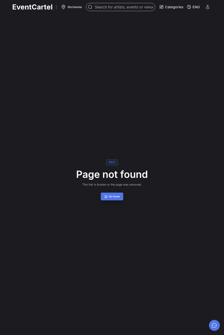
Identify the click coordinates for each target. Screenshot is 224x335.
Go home (114, 196)
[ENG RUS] (193, 7)
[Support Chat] (214, 325)
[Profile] (207, 7)
